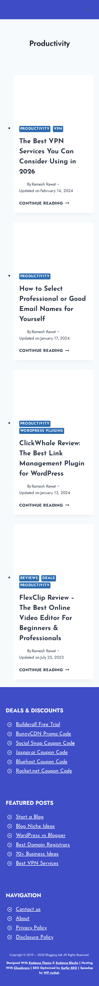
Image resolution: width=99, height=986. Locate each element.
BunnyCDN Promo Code (43, 733)
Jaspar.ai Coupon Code (42, 752)
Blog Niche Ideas (35, 826)
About (23, 918)
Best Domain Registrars (43, 844)
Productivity (35, 129)
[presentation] (53, 97)
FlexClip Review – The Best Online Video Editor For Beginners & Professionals (46, 618)
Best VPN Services (37, 863)
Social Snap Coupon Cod (44, 743)
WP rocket (51, 972)
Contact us (28, 909)
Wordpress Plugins (41, 431)
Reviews (29, 578)
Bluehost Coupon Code (42, 761)
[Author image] (22, 184)
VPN (58, 129)
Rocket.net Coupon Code (44, 770)
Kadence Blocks (67, 962)
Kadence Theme (40, 962)
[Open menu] (88, 9)
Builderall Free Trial (38, 724)
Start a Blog (30, 816)
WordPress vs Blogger (41, 835)
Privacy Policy (31, 927)
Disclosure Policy (34, 937)
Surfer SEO (69, 968)
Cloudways (22, 968)
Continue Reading (44, 203)
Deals (48, 578)
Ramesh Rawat (44, 184)
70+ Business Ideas (37, 854)
